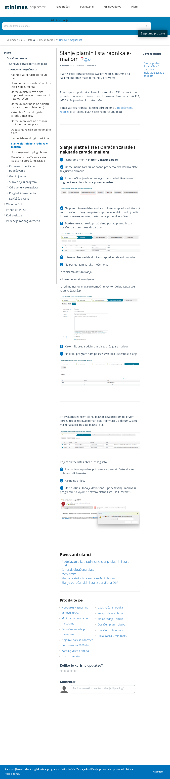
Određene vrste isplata (23, 187)
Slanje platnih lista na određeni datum (88, 578)
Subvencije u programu (23, 182)
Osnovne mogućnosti (71, 39)
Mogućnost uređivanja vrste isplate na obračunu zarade (28, 159)
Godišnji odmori (19, 176)
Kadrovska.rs (14, 215)
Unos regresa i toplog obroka (29, 152)
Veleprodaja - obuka (113, 613)
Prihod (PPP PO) (16, 210)
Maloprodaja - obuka (113, 619)
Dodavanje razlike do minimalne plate (31, 131)
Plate (29, 39)
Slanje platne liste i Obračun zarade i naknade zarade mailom (154, 69)
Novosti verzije (73, 656)
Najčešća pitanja (19, 198)
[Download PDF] (82, 60)
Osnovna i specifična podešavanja (22, 168)
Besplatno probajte (153, 33)
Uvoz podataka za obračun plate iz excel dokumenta (31, 85)
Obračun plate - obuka (114, 624)
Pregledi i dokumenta (22, 193)
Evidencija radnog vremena (23, 221)
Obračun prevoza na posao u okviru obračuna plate (29, 122)
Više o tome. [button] (12, 774)
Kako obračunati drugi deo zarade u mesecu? (27, 114)
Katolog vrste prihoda (78, 651)
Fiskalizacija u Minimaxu (115, 636)
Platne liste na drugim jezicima (30, 138)
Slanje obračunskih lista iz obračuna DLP (90, 583)
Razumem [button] (158, 772)
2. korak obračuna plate (78, 570)
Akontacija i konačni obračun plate (29, 76)
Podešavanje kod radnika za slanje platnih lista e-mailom (96, 563)
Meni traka (69, 574)
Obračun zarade (46, 39)
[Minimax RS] (15, 4)
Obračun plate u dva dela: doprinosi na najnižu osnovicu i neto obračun (30, 95)
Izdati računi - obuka (113, 607)
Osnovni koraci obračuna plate (28, 64)
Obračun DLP (14, 204)
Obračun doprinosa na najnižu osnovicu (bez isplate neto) (30, 105)
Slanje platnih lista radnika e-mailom (29, 145)
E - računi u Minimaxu (114, 630)
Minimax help (14, 39)
